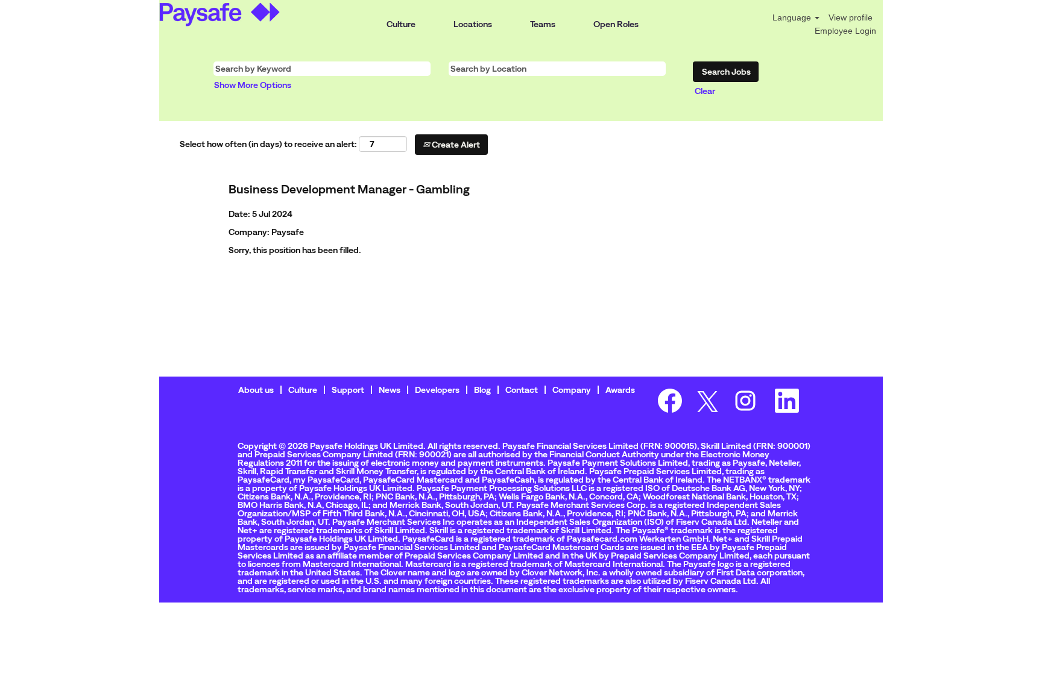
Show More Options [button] (252, 85)
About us (256, 390)
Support (348, 390)
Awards (620, 390)
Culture (401, 24)
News (389, 390)
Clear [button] (705, 91)
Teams (542, 24)
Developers (437, 390)
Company (571, 390)
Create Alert (455, 144)
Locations (472, 24)
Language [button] (792, 17)
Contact (521, 390)
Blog (482, 390)
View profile (851, 17)
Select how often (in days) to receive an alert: (268, 144)
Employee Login (845, 31)
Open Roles (616, 24)
